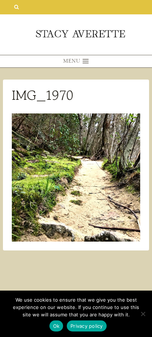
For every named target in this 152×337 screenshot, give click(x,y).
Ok (56, 326)
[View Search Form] (16, 7)
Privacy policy (86, 326)
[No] (142, 313)
